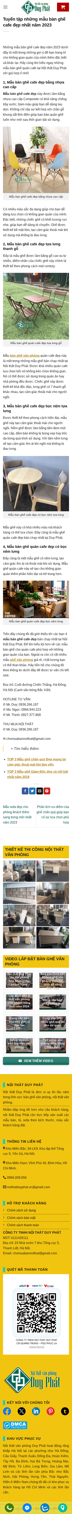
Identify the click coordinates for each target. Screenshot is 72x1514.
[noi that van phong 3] (52, 893)
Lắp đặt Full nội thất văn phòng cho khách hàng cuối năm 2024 (19, 1001)
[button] (5, 7)
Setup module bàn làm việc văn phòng (19, 1044)
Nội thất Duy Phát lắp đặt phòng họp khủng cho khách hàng (19, 979)
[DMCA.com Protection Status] (15, 1425)
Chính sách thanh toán (23, 1225)
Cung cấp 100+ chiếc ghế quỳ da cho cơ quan (53, 1022)
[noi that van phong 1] (52, 915)
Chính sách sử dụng (21, 1210)
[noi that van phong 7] (19, 871)
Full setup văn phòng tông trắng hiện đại (53, 1044)
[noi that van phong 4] (19, 893)
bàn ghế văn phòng (25, 355)
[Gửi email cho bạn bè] (39, 791)
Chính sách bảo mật (21, 1218)
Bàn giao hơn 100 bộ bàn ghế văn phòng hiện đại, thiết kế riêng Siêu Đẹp (53, 981)
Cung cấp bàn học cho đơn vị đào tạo (19, 1022)
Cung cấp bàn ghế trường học (53, 1001)
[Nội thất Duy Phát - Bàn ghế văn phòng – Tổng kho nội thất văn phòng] (36, 7)
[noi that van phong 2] (19, 915)
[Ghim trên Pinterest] (47, 791)
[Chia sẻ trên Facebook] (25, 791)
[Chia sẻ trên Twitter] (32, 791)
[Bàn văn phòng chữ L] (52, 938)
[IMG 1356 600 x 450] (19, 938)
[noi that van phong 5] (52, 871)
